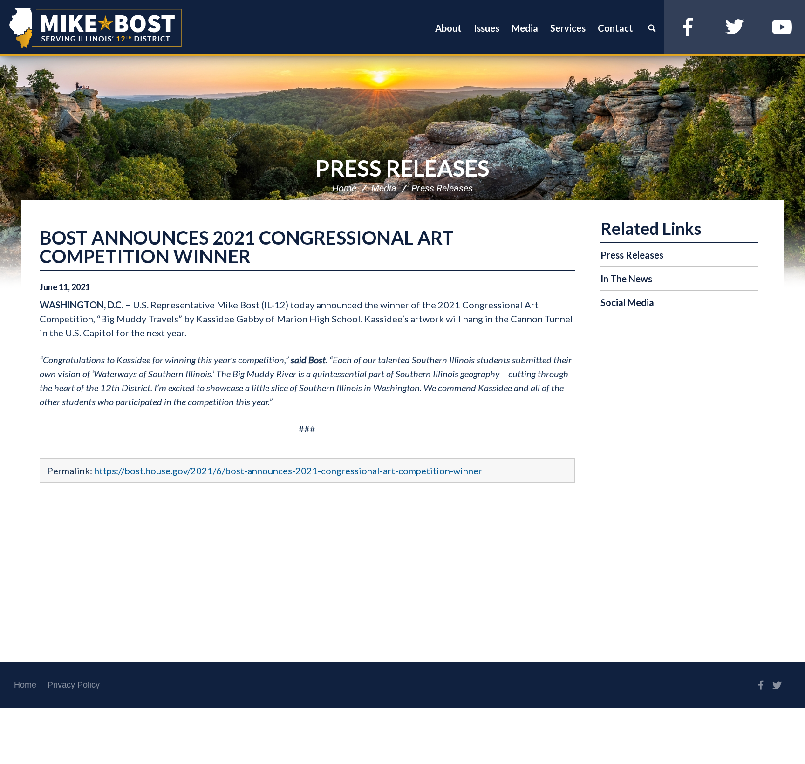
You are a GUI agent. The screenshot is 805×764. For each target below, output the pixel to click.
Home (344, 188)
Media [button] (525, 28)
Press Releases (402, 168)
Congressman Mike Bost (95, 28)
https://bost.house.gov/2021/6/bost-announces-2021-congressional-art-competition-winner (288, 470)
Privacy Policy (74, 684)
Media (383, 188)
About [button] (448, 28)
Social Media (627, 302)
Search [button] (651, 28)
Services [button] (568, 28)
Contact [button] (615, 28)
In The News (626, 278)
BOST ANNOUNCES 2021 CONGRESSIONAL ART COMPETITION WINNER (247, 246)
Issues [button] (486, 28)
